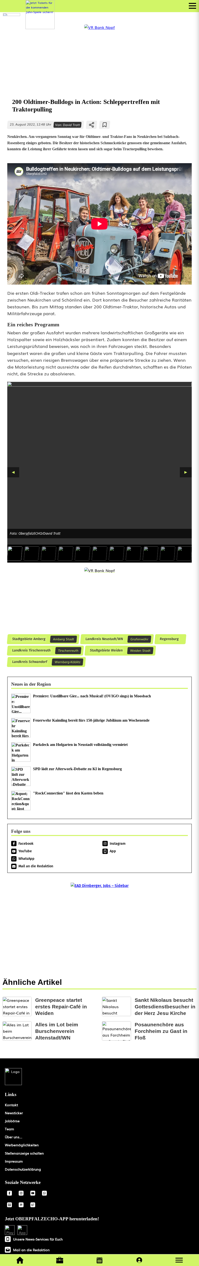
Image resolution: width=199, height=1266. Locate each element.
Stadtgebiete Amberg (28, 639)
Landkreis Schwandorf (29, 662)
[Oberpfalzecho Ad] (40, 14)
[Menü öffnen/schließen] (192, 6)
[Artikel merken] (104, 125)
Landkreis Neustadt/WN (104, 639)
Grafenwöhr (139, 639)
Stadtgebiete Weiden (106, 651)
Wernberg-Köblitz (67, 661)
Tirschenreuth (68, 650)
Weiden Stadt (140, 650)
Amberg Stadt (63, 639)
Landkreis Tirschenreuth (31, 651)
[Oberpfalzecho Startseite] (11, 14)
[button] (179, 1260)
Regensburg (169, 639)
